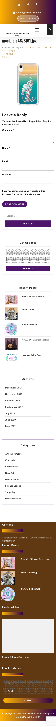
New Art (9, 473)
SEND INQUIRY (28, 18)
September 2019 (14, 406)
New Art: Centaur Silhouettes (35, 340)
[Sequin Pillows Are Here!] (28, 635)
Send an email (36, 537)
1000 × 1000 (36, 47)
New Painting (28, 309)
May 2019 (10, 426)
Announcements (14, 453)
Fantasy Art (11, 466)
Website (6, 174)
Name (6, 148)
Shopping (10, 492)
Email (5, 161)
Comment (8, 130)
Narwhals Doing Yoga (31, 355)
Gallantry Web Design (28, 716)
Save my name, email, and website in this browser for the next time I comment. (23, 192)
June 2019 (10, 419)
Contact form (8, 540)
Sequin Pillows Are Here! (33, 296)
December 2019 (13, 387)
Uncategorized (13, 498)
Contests (10, 460)
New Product (12, 479)
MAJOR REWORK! (30, 324)
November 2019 (13, 394)
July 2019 (10, 413)
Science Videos (13, 485)
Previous (7, 53)
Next (5, 57)
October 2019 (12, 400)
